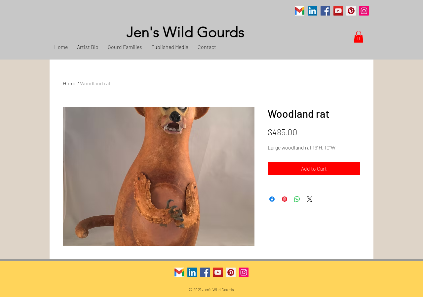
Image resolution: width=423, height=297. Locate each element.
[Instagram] (364, 11)
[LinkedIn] (312, 11)
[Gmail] (299, 11)
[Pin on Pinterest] (284, 199)
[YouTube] (338, 11)
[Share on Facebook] (272, 199)
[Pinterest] (351, 11)
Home (69, 83)
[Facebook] (325, 11)
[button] (359, 37)
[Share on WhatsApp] (297, 199)
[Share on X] (310, 199)
